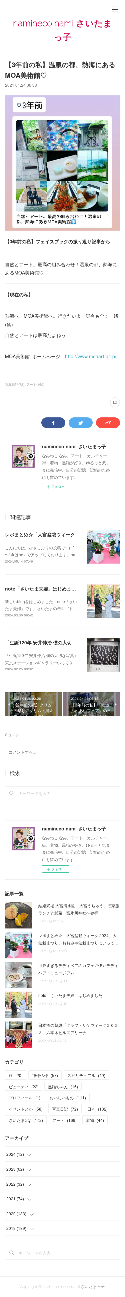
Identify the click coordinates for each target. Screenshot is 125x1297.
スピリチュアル (86, 1075)
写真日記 (65, 1109)
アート (64, 1120)
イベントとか (26, 1109)
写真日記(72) (14, 384)
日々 (97, 1109)
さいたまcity (26, 1120)
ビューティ (24, 1086)
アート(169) (35, 384)
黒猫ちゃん (63, 1086)
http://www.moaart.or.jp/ (90, 356)
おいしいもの (68, 1097)
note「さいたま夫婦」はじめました (43, 588)
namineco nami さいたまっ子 (62, 30)
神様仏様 (45, 1075)
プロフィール (24, 1097)
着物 (95, 1120)
